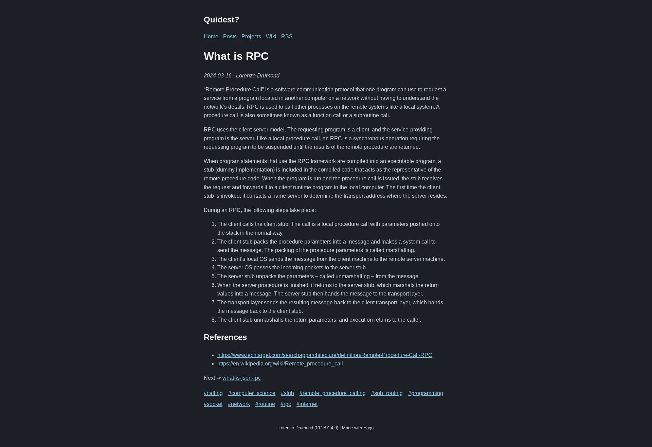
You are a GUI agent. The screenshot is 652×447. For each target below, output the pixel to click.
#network (239, 404)
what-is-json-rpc (241, 378)
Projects (251, 36)
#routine (265, 404)
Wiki (271, 36)
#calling (213, 393)
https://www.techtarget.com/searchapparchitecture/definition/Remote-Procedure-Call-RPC (324, 355)
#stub (287, 393)
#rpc (285, 404)
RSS (287, 36)
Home (211, 36)
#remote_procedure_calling (333, 393)
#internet (307, 404)
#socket (213, 404)
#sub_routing (387, 393)
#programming (425, 393)
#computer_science (251, 393)
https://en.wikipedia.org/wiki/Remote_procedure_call (280, 363)
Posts (230, 36)
